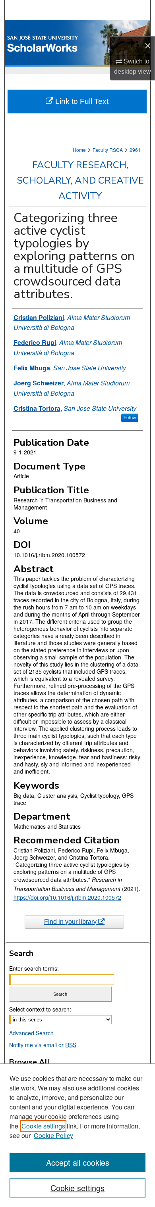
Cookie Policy (53, 1135)
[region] (77, 1135)
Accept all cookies (77, 1162)
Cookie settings (43, 1125)
